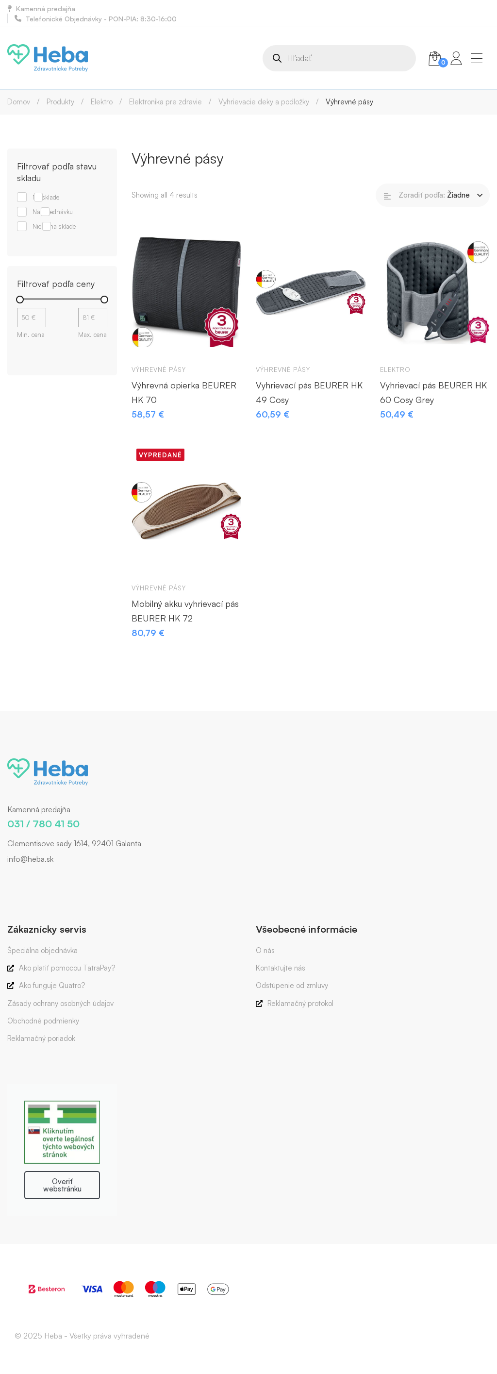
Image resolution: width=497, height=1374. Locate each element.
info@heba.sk (30, 859)
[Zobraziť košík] (435, 58)
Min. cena (31, 334)
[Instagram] (22, 879)
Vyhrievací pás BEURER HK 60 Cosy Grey (433, 392)
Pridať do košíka (148, 342)
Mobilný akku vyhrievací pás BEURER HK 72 (185, 610)
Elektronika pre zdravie (165, 101)
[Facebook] (7, 879)
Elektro (102, 101)
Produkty (60, 101)
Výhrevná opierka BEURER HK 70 (184, 392)
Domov (18, 101)
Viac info (148, 560)
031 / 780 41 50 (43, 824)
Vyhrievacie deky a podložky (263, 101)
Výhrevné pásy (159, 369)
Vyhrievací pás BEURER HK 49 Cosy (309, 392)
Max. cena (92, 334)
